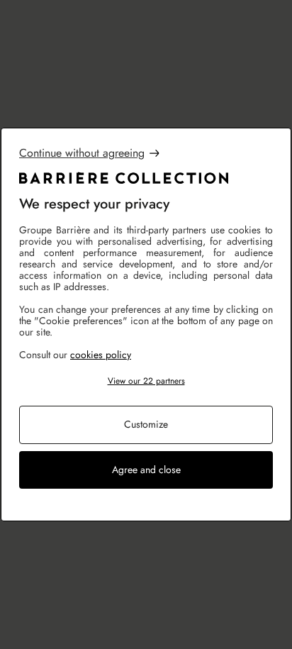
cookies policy (100, 355)
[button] (146, 381)
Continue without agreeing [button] (82, 153)
